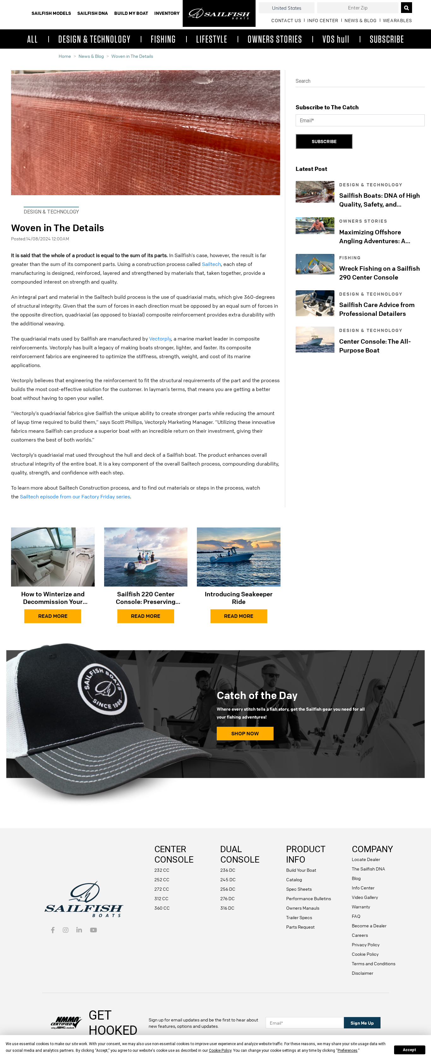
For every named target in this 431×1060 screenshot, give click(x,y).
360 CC (162, 908)
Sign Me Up (362, 1023)
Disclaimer (362, 973)
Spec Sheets (299, 889)
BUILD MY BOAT (131, 13)
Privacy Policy (366, 944)
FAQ (356, 916)
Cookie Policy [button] (220, 1050)
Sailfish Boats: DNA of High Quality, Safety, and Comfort (379, 200)
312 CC (161, 898)
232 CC (161, 870)
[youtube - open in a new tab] (93, 930)
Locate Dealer (366, 859)
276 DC (227, 898)
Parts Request (300, 927)
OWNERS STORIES (275, 39)
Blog (356, 878)
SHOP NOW (245, 733)
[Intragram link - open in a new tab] (65, 930)
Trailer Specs (299, 917)
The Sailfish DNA (368, 868)
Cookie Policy (365, 954)
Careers (360, 935)
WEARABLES (397, 20)
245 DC (228, 879)
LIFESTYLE (211, 39)
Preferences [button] (347, 1050)
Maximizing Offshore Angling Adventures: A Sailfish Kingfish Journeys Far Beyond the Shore (378, 236)
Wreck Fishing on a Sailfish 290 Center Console (379, 272)
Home (65, 56)
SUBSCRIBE (387, 39)
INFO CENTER (322, 20)
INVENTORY (167, 13)
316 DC (227, 908)
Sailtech (211, 264)
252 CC (161, 879)
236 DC (227, 870)
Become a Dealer (369, 925)
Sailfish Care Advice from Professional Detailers (377, 309)
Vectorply (160, 338)
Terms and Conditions (373, 963)
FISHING (163, 39)
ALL (32, 39)
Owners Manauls (302, 908)
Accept (409, 1050)
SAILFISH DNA (92, 13)
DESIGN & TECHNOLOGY (94, 39)
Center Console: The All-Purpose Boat (375, 345)
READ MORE (53, 616)
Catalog (294, 879)
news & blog (361, 20)
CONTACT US (286, 20)
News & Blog (91, 56)
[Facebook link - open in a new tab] (53, 930)
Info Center (363, 887)
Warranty (361, 906)
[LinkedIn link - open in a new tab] (79, 930)
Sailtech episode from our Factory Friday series (75, 496)
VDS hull (336, 39)
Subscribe (324, 141)
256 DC (227, 889)
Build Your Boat (301, 870)
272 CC (161, 889)
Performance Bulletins (308, 898)
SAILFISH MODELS (51, 13)
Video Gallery (365, 897)
